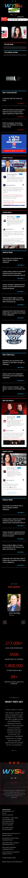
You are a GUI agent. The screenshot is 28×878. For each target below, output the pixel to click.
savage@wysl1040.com (8, 849)
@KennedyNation (16, 195)
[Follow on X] (12, 1)
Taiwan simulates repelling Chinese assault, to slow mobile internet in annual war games (14, 286)
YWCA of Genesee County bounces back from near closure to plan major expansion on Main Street (14, 111)
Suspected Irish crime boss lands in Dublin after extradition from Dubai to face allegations (14, 313)
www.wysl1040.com (7, 835)
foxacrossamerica (10, 185)
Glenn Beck (9, 229)
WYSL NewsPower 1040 (8, 821)
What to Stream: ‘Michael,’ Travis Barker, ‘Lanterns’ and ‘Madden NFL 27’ (14, 389)
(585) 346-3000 (9, 827)
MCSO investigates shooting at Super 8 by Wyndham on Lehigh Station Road (13, 125)
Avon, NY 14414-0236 (7, 825)
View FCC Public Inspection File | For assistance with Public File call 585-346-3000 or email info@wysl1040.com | (14, 793)
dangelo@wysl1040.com (8, 844)
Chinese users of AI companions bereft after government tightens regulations (13, 375)
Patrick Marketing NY (17, 861)
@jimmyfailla (6, 195)
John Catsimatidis (16, 613)
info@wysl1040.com (7, 853)
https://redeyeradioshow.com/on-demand (13, 439)
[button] (5, 622)
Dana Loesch (9, 480)
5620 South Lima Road (7, 823)
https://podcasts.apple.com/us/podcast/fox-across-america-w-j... (14, 203)
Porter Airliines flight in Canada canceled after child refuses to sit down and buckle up (13, 299)
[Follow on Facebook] (15, 1)
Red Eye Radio (9, 430)
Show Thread (12, 493)
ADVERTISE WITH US (4, 19)
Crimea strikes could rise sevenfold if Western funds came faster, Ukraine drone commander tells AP (14, 273)
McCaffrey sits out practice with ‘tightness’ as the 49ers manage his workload (14, 362)
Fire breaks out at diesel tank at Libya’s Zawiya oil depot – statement (13, 260)
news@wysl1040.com (7, 840)
